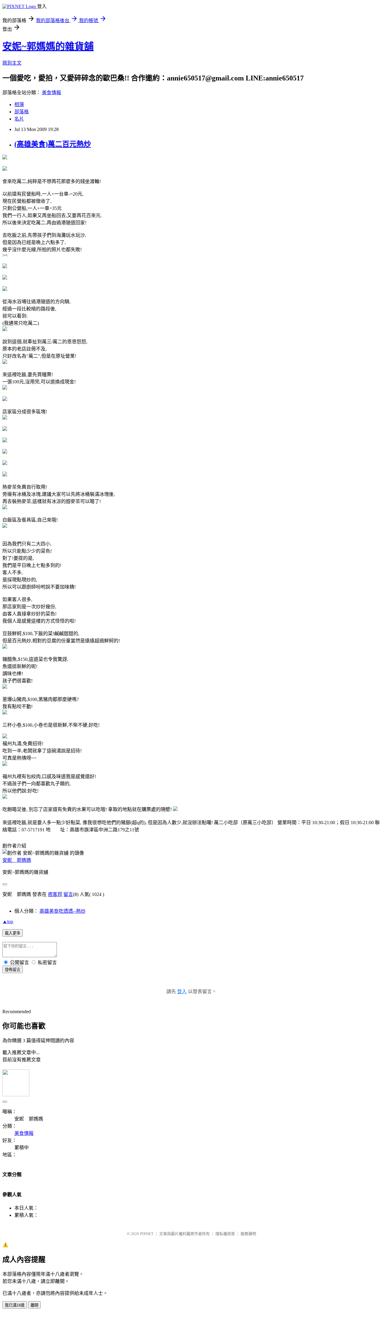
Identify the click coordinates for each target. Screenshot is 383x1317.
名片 (19, 118)
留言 (68, 894)
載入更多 (12, 933)
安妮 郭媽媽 (16, 860)
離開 (34, 1305)
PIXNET (146, 1233)
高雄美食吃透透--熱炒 (62, 911)
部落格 (21, 111)
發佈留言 (12, 969)
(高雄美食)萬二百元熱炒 (52, 144)
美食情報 (51, 92)
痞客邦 (55, 894)
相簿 (19, 104)
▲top (7, 921)
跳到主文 (12, 62)
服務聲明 (248, 1233)
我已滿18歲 (15, 1305)
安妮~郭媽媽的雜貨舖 (48, 46)
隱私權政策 (225, 1233)
